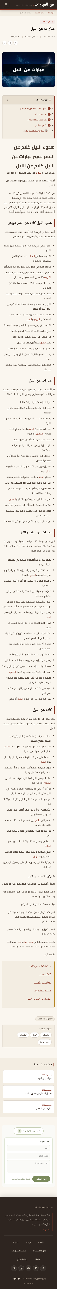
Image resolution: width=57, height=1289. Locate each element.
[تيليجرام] (14, 1268)
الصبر (43, 762)
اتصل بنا (16, 1242)
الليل (35, 856)
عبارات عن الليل (40, 114)
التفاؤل (12, 499)
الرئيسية (51, 12)
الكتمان (47, 783)
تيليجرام (23, 1035)
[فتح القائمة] (6, 5)
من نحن (28, 1242)
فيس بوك (28, 942)
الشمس (40, 433)
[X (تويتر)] (36, 1268)
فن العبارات (15, 1278)
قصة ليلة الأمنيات (42, 990)
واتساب (46, 1035)
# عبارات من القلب (44, 1018)
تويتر (19, 942)
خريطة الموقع (22, 1259)
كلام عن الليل (40, 125)
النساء (32, 256)
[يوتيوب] (28, 1268)
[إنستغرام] (21, 1268)
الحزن (31, 429)
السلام (48, 846)
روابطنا (37, 1259)
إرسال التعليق (41, 1179)
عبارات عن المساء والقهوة (38, 999)
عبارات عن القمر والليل (37, 119)
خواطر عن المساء (42, 982)
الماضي (12, 672)
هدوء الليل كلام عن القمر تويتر (33, 108)
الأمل (48, 471)
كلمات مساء (45, 974)
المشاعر (8, 746)
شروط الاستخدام (39, 1250)
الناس (37, 820)
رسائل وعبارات (39, 12)
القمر (29, 319)
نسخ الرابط (44, 1042)
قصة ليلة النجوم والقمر (40, 966)
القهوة (47, 277)
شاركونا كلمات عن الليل (34, 130)
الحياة (20, 699)
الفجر (41, 477)
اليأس (48, 617)
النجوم (37, 319)
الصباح (33, 575)
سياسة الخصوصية (18, 1250)
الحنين (43, 342)
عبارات (39, 172)
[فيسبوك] (43, 1268)
